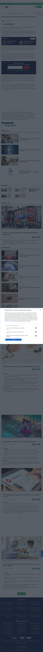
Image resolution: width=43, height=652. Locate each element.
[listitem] (21, 325)
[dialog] (21, 326)
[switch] (35, 328)
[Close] (41, 310)
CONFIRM (13, 339)
